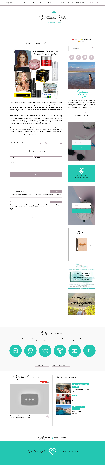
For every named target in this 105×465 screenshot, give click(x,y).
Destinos (22, 2)
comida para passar (34, 104)
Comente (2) (55, 143)
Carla (12, 201)
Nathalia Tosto (17, 143)
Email (46, 143)
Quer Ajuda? (42, 365)
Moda (74, 395)
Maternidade (33, 2)
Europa (75, 406)
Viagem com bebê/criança (80, 384)
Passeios (89, 358)
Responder (56, 191)
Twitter (40, 143)
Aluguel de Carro (45, 358)
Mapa (73, 2)
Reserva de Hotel (15, 358)
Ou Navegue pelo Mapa (81, 211)
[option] (82, 246)
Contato (82, 2)
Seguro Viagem (30, 358)
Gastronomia (61, 2)
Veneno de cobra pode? (36, 43)
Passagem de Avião (75, 358)
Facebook (97, 2)
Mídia (77, 2)
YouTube (92, 2)
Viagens (75, 386)
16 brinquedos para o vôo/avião (80, 389)
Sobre (69, 2)
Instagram (90, 2)
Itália (82, 406)
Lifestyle (51, 2)
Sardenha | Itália (76, 411)
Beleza (42, 2)
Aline (11, 191)
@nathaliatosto (60, 437)
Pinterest (95, 2)
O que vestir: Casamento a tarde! (81, 398)
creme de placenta (46, 104)
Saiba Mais (78, 115)
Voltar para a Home (36, 217)
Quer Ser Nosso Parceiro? (60, 365)
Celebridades (38, 39)
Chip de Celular (60, 358)
